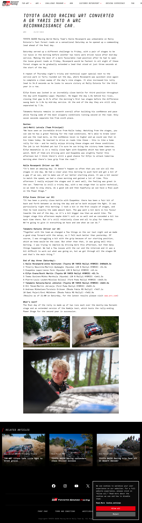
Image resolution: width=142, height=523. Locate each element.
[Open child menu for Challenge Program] (64, 3)
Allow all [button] (115, 508)
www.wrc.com (110, 296)
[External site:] (71, 499)
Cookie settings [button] (113, 503)
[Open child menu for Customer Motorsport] (100, 3)
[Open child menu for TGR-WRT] (30, 3)
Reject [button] (116, 514)
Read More (100, 503)
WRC (24, 32)
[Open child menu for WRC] (40, 3)
